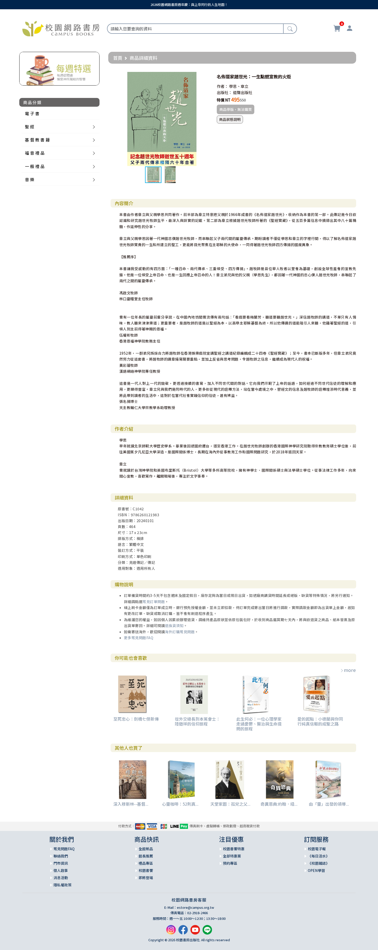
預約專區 (230, 863)
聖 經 (29, 126)
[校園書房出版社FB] (183, 931)
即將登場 (146, 877)
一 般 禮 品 (34, 166)
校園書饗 (146, 870)
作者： (222, 86)
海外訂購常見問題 (180, 631)
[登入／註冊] (349, 29)
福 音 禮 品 (34, 153)
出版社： (224, 92)
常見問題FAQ (64, 848)
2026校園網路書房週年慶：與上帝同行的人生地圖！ (189, 4)
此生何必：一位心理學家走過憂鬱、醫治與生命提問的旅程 (259, 724)
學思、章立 (238, 86)
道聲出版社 (242, 92)
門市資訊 (60, 863)
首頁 (117, 57)
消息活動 (60, 877)
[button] (204, 76)
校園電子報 (317, 848)
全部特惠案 (232, 856)
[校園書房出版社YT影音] (195, 931)
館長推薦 (146, 856)
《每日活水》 (318, 856)
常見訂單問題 (153, 601)
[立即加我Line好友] (207, 931)
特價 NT (223, 100)
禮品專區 (146, 863)
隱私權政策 (62, 884)
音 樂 (29, 179)
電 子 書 (32, 113)
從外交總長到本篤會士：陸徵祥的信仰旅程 (197, 721)
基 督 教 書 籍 (37, 140)
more (350, 669)
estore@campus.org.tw (195, 907)
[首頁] (61, 28)
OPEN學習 (316, 870)
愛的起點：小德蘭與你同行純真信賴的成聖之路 (320, 721)
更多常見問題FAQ (139, 637)
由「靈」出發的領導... (329, 804)
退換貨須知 (174, 625)
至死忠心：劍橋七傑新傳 (136, 719)
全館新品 (146, 848)
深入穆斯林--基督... (130, 804)
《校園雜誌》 (318, 863)
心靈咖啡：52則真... (180, 804)
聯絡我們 (60, 856)
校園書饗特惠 (234, 848)
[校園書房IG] (171, 931)
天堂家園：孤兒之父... (230, 804)
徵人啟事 (60, 870)
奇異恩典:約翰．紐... (279, 804)
